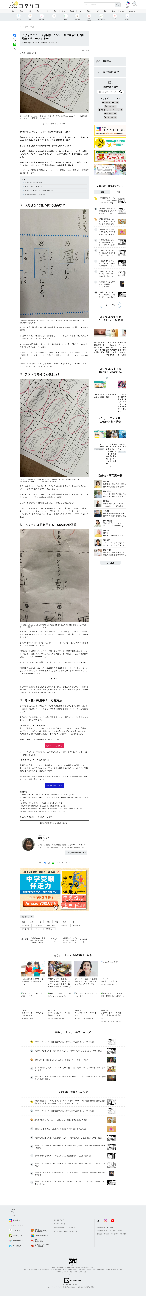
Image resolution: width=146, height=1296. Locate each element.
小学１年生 (25, 925)
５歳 (64, 922)
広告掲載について (102, 1231)
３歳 (47, 922)
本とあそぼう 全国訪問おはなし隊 (65, 1231)
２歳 (39, 922)
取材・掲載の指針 (121, 1234)
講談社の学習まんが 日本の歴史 (64, 1228)
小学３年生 (51, 925)
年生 (72, 11)
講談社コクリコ (99, 449)
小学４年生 (63, 925)
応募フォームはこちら (54, 746)
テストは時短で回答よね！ (34, 186)
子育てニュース (27, 917)
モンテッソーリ (111, 113)
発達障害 (107, 102)
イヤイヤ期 (118, 110)
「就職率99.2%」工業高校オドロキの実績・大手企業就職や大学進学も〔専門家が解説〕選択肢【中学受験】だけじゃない (37, 940)
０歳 (23, 922)
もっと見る (110, 305)
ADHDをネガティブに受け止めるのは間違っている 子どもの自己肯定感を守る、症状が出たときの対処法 (70, 940)
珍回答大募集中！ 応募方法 (35, 194)
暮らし (32, 27)
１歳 (31, 922)
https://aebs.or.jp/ (73, 1274)
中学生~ (122, 11)
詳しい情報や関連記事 (76, 852)
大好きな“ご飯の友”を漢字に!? (36, 182)
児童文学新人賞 (111, 117)
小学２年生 (38, 925)
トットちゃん (111, 106)
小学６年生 (25, 929)
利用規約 (110, 1227)
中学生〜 (38, 929)
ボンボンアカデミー (60, 1220)
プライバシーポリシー (117, 1231)
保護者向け (132, 11)
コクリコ (111, 466)
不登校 (116, 102)
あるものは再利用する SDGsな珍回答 (39, 190)
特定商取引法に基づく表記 (105, 1234)
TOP (21, 27)
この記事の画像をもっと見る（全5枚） (54, 823)
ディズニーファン (60, 1224)
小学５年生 (76, 925)
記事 (26, 27)
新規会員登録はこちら (54, 785)
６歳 (72, 922)
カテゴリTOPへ (54, 940)
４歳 (56, 922)
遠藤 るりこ (32, 53)
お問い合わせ (101, 1227)
